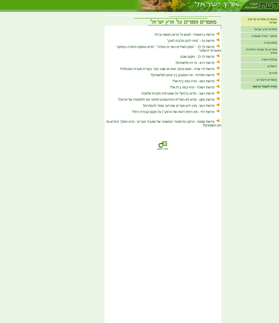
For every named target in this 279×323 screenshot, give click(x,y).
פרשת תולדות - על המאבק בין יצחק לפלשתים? (182, 75)
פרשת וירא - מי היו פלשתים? (194, 63)
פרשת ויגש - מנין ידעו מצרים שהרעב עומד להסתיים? (178, 105)
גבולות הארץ (269, 59)
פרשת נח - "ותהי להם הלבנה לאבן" (190, 40)
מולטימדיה (270, 42)
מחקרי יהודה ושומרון (264, 36)
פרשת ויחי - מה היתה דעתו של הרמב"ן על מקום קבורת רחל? (173, 112)
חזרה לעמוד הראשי (264, 86)
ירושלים (272, 66)
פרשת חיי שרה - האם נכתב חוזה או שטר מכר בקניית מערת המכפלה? (167, 69)
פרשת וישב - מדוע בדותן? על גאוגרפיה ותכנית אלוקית (178, 93)
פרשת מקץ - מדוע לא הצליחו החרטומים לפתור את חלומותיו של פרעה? (166, 99)
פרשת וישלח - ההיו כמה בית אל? (192, 87)
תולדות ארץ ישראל (265, 29)
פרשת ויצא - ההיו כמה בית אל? (193, 81)
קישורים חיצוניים (267, 79)
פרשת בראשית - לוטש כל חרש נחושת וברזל (184, 34)
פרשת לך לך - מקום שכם (197, 56)
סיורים (273, 73)
